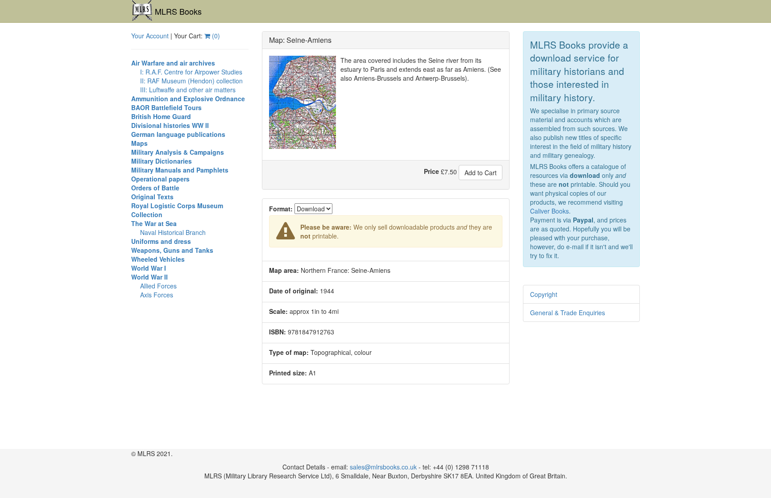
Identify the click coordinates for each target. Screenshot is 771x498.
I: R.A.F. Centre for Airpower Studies (191, 71)
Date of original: (293, 290)
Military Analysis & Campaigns (177, 152)
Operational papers (160, 178)
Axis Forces (156, 294)
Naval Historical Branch (173, 232)
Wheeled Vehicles (158, 259)
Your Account (150, 35)
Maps (139, 143)
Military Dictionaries (161, 160)
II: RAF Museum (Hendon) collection (191, 80)
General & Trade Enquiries (567, 312)
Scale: (278, 311)
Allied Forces (158, 285)
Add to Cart (480, 172)
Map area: (284, 270)
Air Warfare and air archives (173, 62)
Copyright (543, 294)
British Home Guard (161, 116)
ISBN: (277, 331)
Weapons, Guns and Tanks (172, 250)
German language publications (178, 134)
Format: (281, 208)
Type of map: (289, 352)
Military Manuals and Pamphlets (179, 169)
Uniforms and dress (161, 241)
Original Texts (152, 196)
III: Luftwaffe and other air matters (188, 89)
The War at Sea (154, 223)
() (215, 35)
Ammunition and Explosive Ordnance (188, 98)
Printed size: (288, 372)
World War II (149, 276)
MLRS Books (178, 11)
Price (431, 171)
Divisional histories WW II (170, 125)
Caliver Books (549, 210)
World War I (148, 267)
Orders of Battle (155, 187)
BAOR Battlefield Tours (166, 107)
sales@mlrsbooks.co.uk (383, 466)
